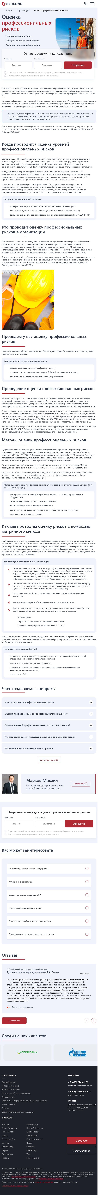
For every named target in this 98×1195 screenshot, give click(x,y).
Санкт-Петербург (9, 1128)
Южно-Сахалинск (34, 1139)
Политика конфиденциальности (15, 1185)
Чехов (29, 1142)
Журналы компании (11, 1089)
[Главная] (3, 10)
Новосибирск (8, 1131)
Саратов (30, 1146)
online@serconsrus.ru (79, 1091)
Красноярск (31, 1135)
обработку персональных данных (71, 72)
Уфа (28, 1154)
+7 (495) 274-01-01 (78, 1082)
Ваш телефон (39, 59)
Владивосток (32, 1124)
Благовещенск (32, 1157)
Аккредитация (8, 1097)
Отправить (78, 65)
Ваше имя (8, 59)
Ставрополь (7, 1154)
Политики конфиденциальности (34, 72)
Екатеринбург (8, 1146)
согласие (15, 75)
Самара (5, 1142)
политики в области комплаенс (50, 1178)
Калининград (32, 1131)
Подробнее (78, 783)
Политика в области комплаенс (16, 1093)
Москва (5, 1124)
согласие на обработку (44, 1182)
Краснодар (31, 1150)
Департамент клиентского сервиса (17, 1111)
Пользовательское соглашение (23, 1176)
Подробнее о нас (9, 1082)
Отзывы (5, 1108)
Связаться (81, 1140)
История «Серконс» (11, 1085)
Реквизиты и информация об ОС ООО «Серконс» (24, 1100)
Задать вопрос (81, 1150)
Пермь (5, 1150)
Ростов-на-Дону (9, 1139)
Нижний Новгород (34, 1128)
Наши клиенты (8, 1104)
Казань (5, 1135)
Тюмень (5, 1157)
